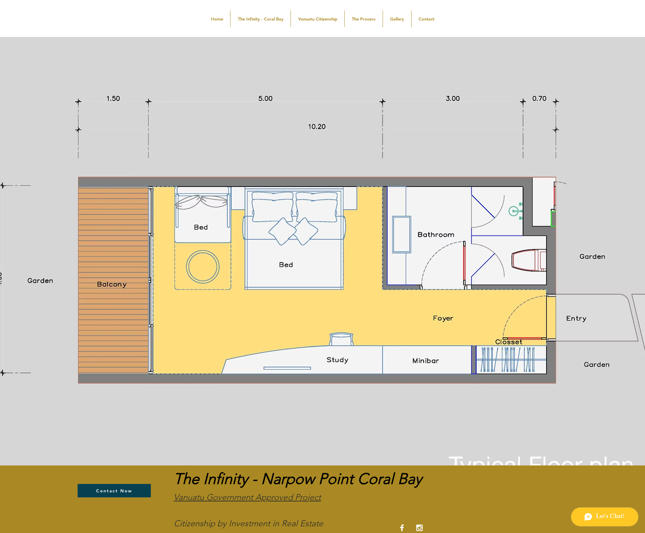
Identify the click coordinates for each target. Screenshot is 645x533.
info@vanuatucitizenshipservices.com (107, 513)
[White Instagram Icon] (419, 527)
